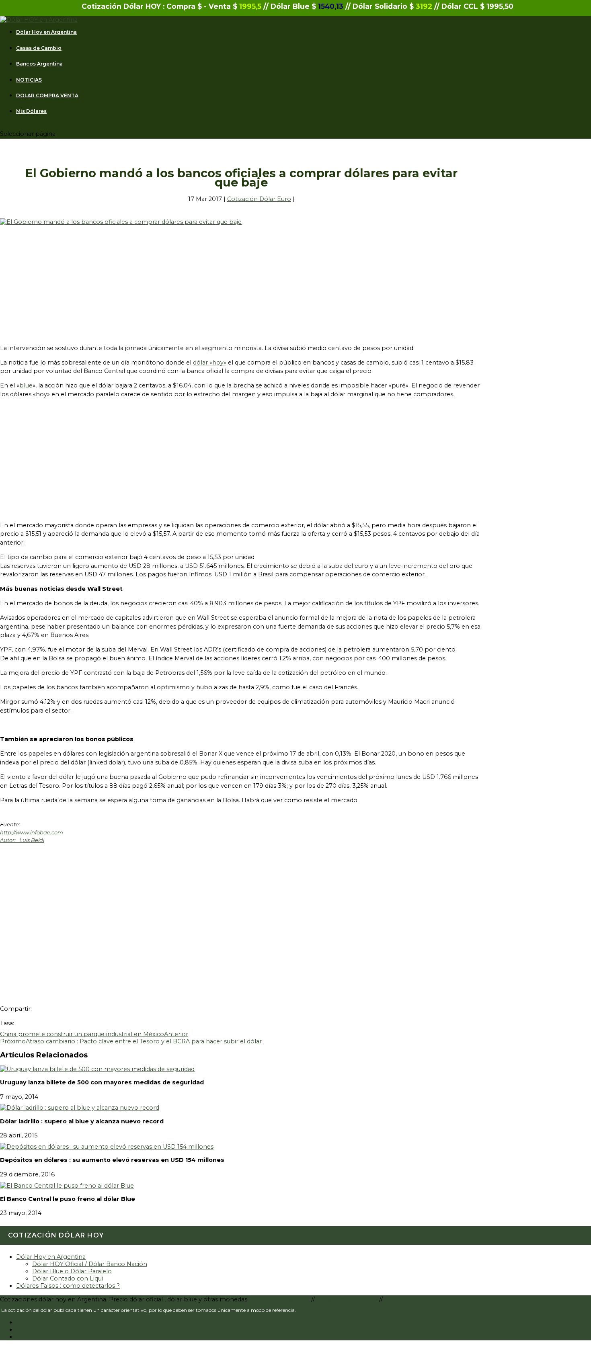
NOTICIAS (29, 80)
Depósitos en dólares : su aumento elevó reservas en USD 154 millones (112, 1160)
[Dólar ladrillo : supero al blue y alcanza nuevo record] (79, 1107)
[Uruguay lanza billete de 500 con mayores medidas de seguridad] (97, 1069)
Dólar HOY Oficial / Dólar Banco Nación (89, 1264)
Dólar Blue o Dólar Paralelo (72, 1271)
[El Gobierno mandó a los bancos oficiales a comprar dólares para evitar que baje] (121, 221)
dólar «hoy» (209, 362)
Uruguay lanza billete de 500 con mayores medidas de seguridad (102, 1082)
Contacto (398, 1299)
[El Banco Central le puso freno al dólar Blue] (67, 1185)
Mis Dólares (31, 111)
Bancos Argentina (39, 64)
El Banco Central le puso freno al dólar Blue (67, 1199)
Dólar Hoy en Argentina (46, 32)
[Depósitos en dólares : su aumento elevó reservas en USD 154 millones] (106, 1146)
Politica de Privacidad (347, 1299)
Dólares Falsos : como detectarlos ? (68, 1285)
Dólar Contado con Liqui (67, 1278)
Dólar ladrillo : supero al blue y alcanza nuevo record (82, 1121)
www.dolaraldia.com (280, 1299)
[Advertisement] (241, 281)
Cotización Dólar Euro (259, 199)
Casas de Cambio (39, 48)
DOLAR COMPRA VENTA (47, 95)
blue (26, 385)
